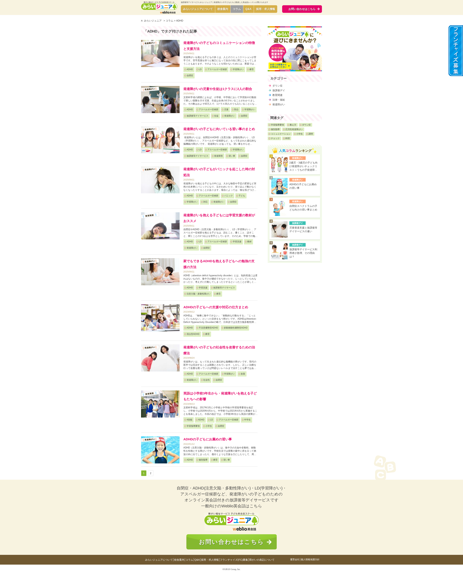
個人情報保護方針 (310, 559)
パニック (228, 195)
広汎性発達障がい (294, 129)
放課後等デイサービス (197, 116)
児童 (226, 109)
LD (200, 69)
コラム (237, 8)
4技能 (189, 419)
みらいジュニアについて (198, 8)
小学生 (208, 426)
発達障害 (218, 156)
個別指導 (203, 460)
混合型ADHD (193, 334)
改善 (243, 374)
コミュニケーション (280, 134)
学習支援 (237, 241)
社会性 (206, 380)
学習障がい (238, 69)
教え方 (293, 125)
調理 (311, 134)
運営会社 (295, 559)
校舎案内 (222, 8)
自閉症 (190, 75)
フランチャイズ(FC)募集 (234, 559)
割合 (236, 109)
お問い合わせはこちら (231, 542)
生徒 (216, 116)
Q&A (248, 8)
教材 (249, 241)
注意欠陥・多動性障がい (199, 294)
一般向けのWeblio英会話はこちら (231, 506)
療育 (251, 69)
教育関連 (277, 95)
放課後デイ (278, 90)
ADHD (190, 69)
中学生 (247, 419)
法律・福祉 (278, 99)
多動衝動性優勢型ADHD (236, 327)
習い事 (232, 156)
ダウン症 (277, 85)
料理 (287, 138)
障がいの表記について (262, 559)
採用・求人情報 (265, 8)
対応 (205, 202)
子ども (242, 195)
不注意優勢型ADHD (208, 327)
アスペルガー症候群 (217, 69)
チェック (275, 138)
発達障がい (229, 116)
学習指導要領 (193, 426)
